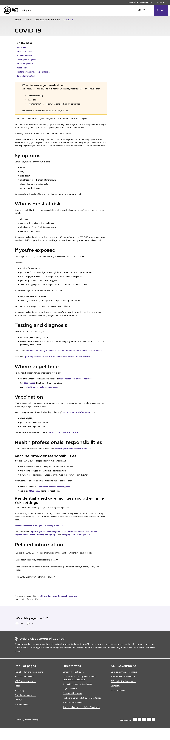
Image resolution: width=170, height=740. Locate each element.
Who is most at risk (25, 51)
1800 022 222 (29, 383)
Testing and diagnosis (26, 59)
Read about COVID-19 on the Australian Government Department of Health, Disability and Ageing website (57, 568)
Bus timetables (21, 704)
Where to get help (25, 63)
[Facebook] (135, 719)
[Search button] (150, 10)
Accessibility (133, 2)
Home (18, 20)
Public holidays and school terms (29, 671)
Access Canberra (118, 690)
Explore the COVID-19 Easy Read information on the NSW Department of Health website (54, 552)
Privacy (28, 720)
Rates (17, 685)
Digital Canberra (70, 688)
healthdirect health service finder (42, 387)
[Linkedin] (149, 719)
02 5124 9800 (34, 490)
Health (28, 20)
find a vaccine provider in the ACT (63, 432)
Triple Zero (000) (33, 88)
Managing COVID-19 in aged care (76, 534)
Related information (26, 75)
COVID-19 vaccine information (76, 412)
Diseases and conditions (47, 20)
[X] (144, 719)
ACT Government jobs (24, 681)
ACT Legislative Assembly (122, 681)
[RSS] (153, 719)
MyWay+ (18, 699)
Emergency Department (71, 88)
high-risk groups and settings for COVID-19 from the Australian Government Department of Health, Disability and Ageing (56, 533)
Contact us (161, 2)
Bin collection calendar (24, 676)
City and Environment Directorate (77, 684)
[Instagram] (139, 719)
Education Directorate (72, 693)
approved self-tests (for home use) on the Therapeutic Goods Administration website (64, 350)
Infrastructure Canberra (73, 702)
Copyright (35, 720)
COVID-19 (68, 20)
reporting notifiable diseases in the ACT (73, 448)
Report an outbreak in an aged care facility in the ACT (39, 525)
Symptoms (21, 47)
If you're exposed (24, 55)
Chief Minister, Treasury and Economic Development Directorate (79, 678)
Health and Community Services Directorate (57, 596)
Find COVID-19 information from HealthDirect (35, 576)
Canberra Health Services (73, 671)
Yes (21, 623)
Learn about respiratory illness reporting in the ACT (38, 559)
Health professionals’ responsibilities (33, 71)
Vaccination (22, 67)
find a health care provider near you (75, 378)
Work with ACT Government (123, 676)
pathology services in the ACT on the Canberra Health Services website (57, 356)
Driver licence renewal (24, 695)
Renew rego (20, 690)
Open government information (124, 671)
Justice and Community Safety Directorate (81, 707)
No (32, 623)
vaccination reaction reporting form (54, 486)
